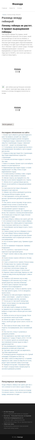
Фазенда (17, 4)
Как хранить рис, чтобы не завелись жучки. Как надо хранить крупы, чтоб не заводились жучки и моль (17, 291)
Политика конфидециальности (13, 418)
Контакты (7, 416)
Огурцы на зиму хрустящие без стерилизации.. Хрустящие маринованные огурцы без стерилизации (17, 155)
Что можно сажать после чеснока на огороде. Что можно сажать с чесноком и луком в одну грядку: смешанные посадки (16, 392)
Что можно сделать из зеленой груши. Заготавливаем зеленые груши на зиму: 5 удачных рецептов (15, 342)
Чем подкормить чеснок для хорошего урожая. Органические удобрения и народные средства (16, 198)
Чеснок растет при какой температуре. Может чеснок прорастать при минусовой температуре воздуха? (15, 303)
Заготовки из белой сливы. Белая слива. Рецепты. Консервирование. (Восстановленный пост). (17, 328)
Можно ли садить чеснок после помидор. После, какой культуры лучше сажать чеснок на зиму (17, 321)
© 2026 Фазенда (9, 412)
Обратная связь (9, 424)
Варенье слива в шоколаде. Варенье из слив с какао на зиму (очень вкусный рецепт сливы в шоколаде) (17, 274)
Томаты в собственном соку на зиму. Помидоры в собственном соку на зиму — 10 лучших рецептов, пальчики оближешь (16, 280)
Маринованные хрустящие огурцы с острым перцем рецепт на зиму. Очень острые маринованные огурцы (16, 170)
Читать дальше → (8, 124)
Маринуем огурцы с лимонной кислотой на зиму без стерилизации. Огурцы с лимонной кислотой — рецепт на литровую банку (16, 143)
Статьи (19, 8)
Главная (4, 8)
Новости (12, 8)
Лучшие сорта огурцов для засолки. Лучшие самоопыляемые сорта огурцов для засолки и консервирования (17, 237)
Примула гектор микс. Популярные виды (16, 364)
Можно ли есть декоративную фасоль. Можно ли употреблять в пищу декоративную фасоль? (16, 184)
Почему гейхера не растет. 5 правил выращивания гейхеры (17, 28)
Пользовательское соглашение (21, 416)
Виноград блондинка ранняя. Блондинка (16, 139)
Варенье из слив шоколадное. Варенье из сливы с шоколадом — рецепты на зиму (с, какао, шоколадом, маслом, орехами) (16, 297)
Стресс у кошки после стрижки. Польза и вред (18, 262)
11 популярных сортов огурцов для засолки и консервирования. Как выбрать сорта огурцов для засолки (17, 149)
